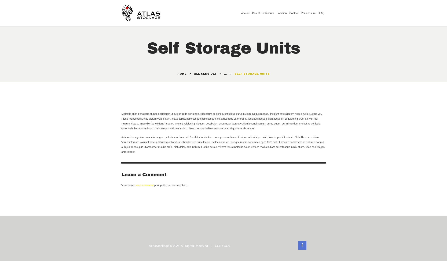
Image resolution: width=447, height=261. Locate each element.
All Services (205, 73)
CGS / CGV (222, 246)
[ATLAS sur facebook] (302, 245)
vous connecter (145, 185)
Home (182, 73)
